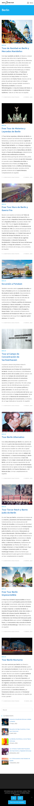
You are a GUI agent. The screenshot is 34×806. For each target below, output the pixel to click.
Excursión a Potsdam (12, 284)
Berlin (4, 45)
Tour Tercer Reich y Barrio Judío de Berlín (15, 511)
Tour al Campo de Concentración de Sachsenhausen (10, 357)
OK (14, 798)
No (20, 798)
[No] (32, 797)
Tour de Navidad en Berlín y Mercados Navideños (15, 50)
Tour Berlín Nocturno (12, 660)
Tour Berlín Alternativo (13, 437)
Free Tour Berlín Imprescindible (10, 593)
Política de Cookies (17, 802)
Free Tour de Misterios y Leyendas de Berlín (13, 130)
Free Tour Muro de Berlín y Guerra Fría (15, 209)
